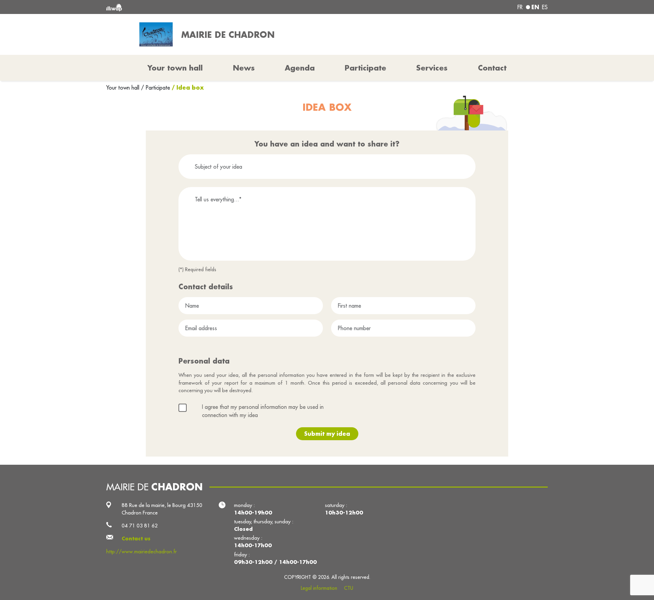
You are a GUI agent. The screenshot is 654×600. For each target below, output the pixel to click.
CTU (348, 588)
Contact (492, 68)
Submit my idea (327, 433)
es (545, 7)
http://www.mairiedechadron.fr (141, 551)
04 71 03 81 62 (140, 525)
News (244, 68)
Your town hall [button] (175, 68)
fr (520, 7)
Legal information (319, 588)
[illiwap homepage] (196, 7)
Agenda (300, 68)
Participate (365, 68)
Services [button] (432, 68)
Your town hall (123, 87)
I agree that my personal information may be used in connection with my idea (263, 410)
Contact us (136, 538)
